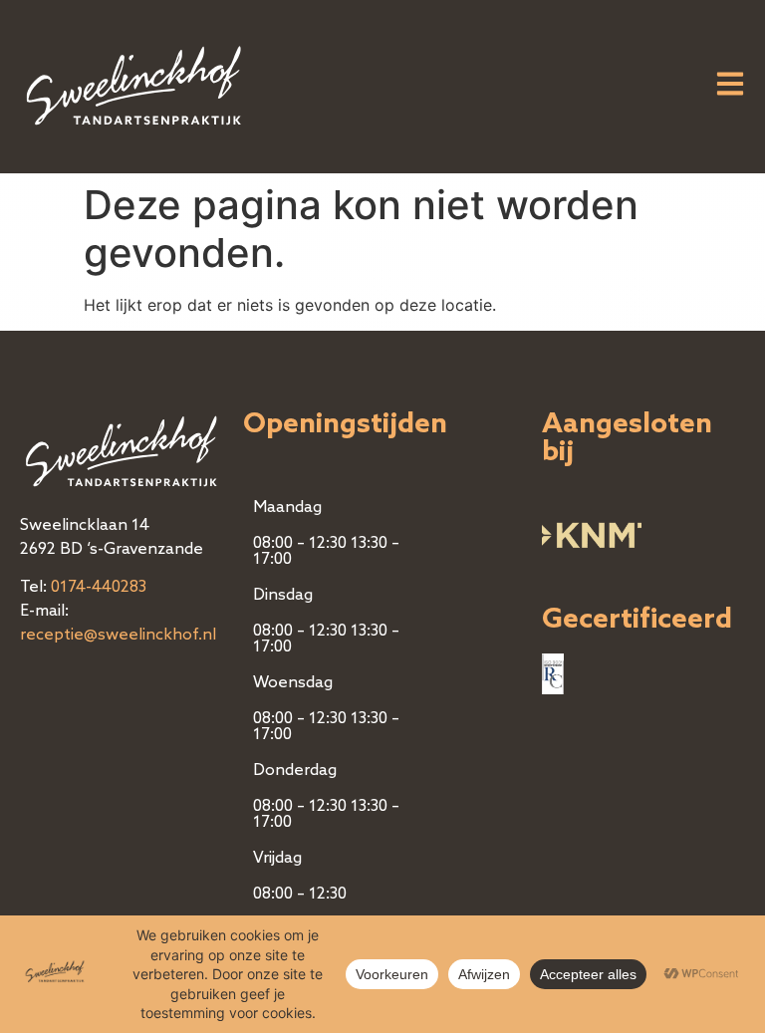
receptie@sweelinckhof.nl (118, 636)
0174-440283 (98, 588)
